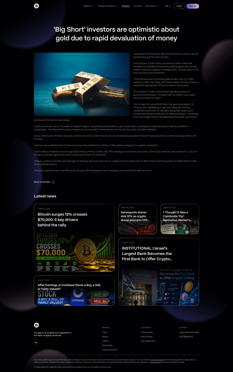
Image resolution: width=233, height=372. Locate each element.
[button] (36, 6)
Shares (105, 337)
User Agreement (148, 341)
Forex (104, 332)
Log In (179, 6)
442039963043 (186, 337)
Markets (87, 6)
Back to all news (42, 182)
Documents (150, 6)
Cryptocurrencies (109, 350)
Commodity (107, 345)
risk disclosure (155, 362)
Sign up (192, 6)
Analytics (125, 6)
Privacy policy (147, 332)
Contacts (137, 6)
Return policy (147, 337)
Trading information (106, 6)
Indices (105, 341)
